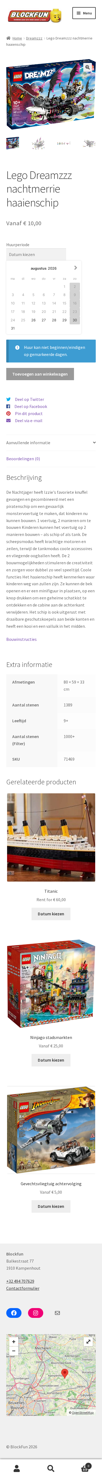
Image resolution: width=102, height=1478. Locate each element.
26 (33, 320)
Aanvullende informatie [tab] (28, 442)
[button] (87, 67)
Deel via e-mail (28, 420)
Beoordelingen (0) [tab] (23, 458)
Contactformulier (22, 1288)
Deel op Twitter (29, 399)
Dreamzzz (34, 38)
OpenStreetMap (83, 1412)
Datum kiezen (51, 913)
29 (64, 320)
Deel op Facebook (30, 406)
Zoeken (51, 1468)
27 (44, 320)
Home (17, 38)
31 (13, 328)
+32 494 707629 (20, 1281)
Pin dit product (29, 413)
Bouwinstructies (22, 639)
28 (54, 320)
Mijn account (17, 1468)
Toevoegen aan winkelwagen (40, 374)
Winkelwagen (78, 1464)
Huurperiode (17, 244)
